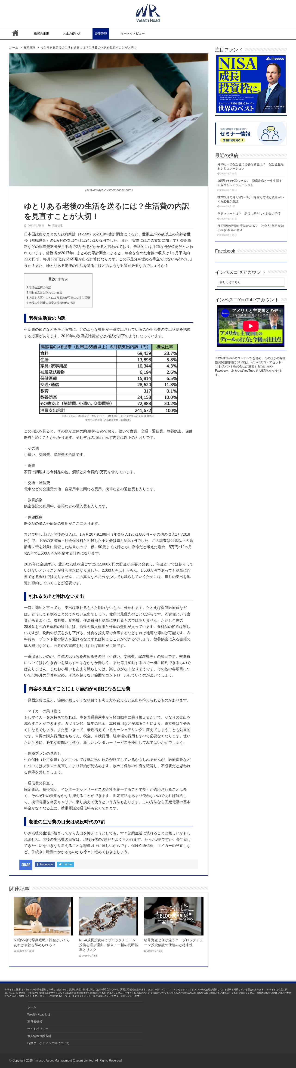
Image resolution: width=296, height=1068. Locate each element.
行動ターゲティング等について (48, 1043)
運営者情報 (34, 1021)
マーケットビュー (133, 33)
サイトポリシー (37, 1029)
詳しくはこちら (230, 282)
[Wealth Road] (148, 11)
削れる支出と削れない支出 (44, 292)
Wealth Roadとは (38, 1014)
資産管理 (101, 33)
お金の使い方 (72, 33)
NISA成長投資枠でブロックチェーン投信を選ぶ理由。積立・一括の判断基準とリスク (108, 945)
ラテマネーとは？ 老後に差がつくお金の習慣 (249, 213)
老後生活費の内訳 (39, 287)
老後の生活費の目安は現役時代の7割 (51, 302)
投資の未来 (41, 33)
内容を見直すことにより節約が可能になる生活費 (58, 297)
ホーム (15, 33)
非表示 (62, 279)
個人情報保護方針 (39, 1036)
